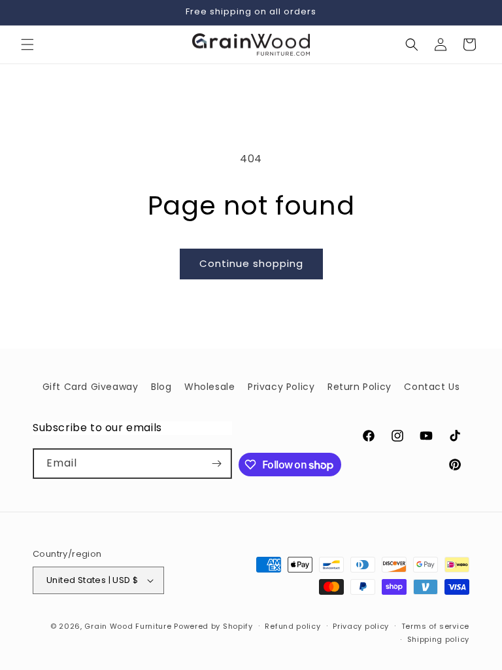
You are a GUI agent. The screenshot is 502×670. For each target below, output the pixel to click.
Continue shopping (251, 263)
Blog (161, 386)
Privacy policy (361, 626)
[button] (27, 44)
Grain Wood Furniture (127, 626)
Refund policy (292, 626)
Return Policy (359, 386)
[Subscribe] (217, 463)
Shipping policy (438, 639)
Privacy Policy (281, 386)
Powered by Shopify (213, 626)
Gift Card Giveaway (90, 386)
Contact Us (432, 386)
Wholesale (209, 386)
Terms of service (435, 626)
